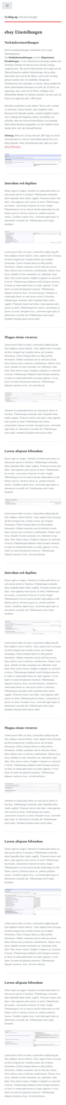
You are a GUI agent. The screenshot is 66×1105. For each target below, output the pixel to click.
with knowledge (21, 17)
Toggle (7, 6)
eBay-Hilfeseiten (13, 146)
